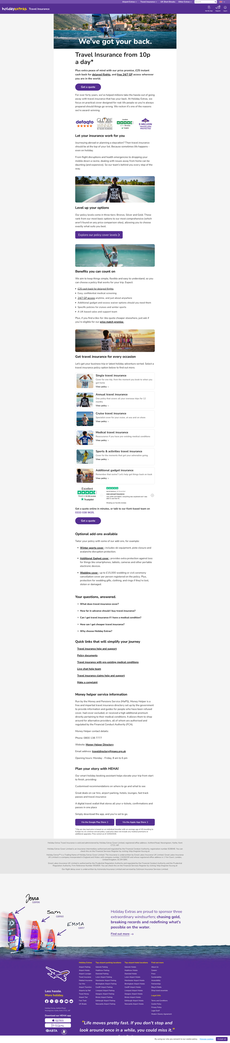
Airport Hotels (84, 970)
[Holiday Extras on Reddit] (71, 1001)
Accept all (221, 1039)
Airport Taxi (83, 997)
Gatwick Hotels (130, 967)
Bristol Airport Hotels (133, 997)
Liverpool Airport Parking (105, 990)
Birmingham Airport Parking (106, 984)
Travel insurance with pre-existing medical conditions (108, 662)
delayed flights (101, 74)
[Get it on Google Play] (58, 1025)
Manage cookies (206, 1039)
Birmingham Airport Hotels (135, 984)
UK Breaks (83, 1004)
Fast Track (82, 1000)
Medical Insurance (85, 980)
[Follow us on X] (52, 1001)
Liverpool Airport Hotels (134, 990)
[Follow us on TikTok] (61, 1001)
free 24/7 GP (124, 74)
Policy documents (87, 655)
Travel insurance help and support (97, 648)
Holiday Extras (14, 9)
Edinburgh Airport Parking (105, 1000)
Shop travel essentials (159, 990)
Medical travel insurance (112, 432)
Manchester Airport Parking (106, 980)
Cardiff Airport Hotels (133, 987)
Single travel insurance (111, 375)
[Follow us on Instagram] (56, 1001)
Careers (154, 970)
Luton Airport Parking (104, 977)
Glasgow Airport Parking (105, 994)
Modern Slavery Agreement (161, 1014)
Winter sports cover (92, 547)
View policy (101, 386)
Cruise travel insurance (111, 413)
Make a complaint (87, 682)
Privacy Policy (156, 1007)
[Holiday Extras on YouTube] (66, 1001)
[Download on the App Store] (58, 1020)
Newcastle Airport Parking (105, 1004)
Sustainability (156, 977)
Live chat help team (89, 669)
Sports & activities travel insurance (119, 451)
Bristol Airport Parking (104, 997)
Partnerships (156, 984)
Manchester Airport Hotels (134, 980)
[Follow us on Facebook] (47, 1001)
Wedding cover (89, 572)
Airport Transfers (85, 987)
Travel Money (84, 994)
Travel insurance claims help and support (101, 675)
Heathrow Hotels (131, 970)
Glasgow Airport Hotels (134, 994)
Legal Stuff (155, 1011)
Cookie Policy (156, 1004)
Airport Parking (84, 967)
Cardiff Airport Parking (104, 987)
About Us (154, 967)
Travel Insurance (85, 977)
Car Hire (82, 984)
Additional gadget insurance (114, 470)
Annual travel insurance (112, 394)
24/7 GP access (86, 298)
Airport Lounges (85, 974)
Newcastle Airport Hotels (134, 1004)
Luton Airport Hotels (132, 977)
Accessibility (155, 980)
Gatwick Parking (102, 967)
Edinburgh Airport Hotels (134, 1000)
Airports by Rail (85, 990)
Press (153, 974)
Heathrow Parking (102, 970)
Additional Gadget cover (94, 558)
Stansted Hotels (131, 974)
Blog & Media (156, 987)
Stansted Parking (102, 974)
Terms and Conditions (159, 1000)
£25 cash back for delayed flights (96, 288)
